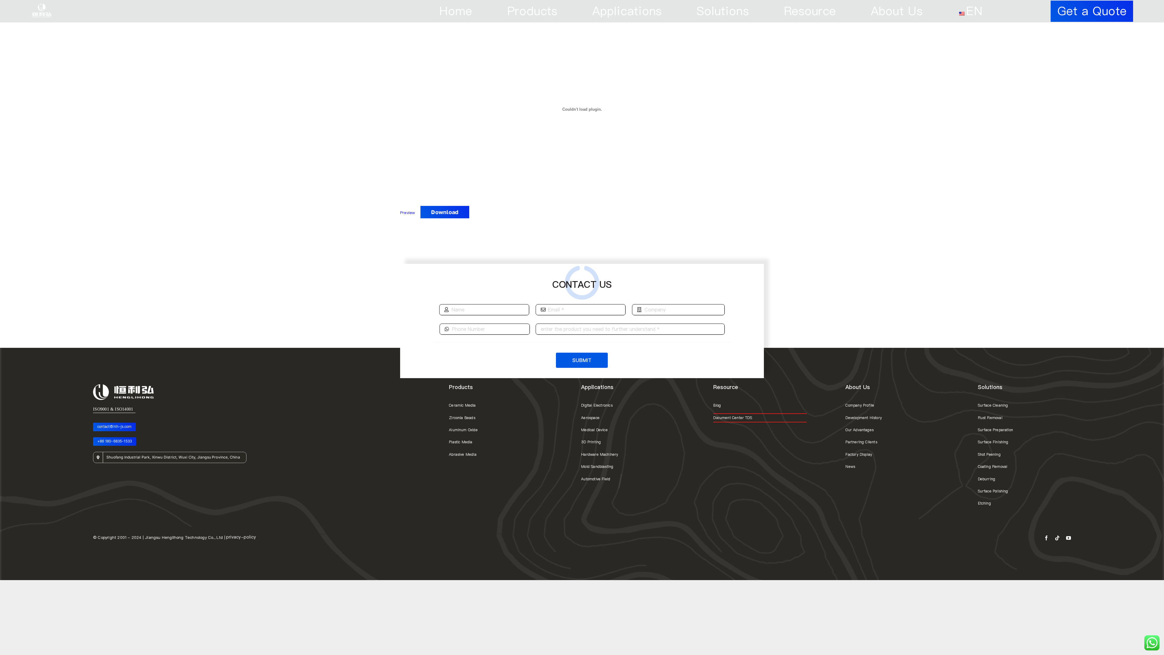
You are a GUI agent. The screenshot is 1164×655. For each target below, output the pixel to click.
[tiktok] (1057, 538)
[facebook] (1046, 538)
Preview (408, 212)
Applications (597, 387)
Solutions (990, 387)
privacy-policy (241, 537)
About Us (857, 387)
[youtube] (1068, 538)
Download (444, 212)
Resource (725, 387)
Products (461, 387)
